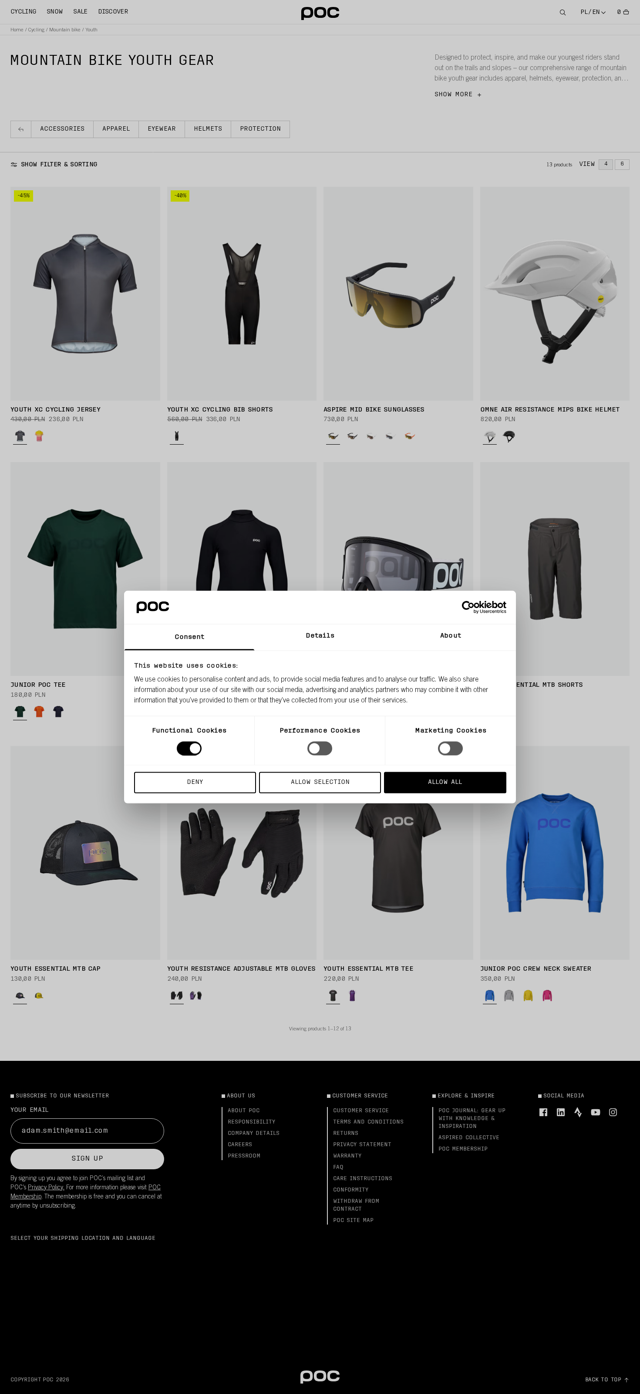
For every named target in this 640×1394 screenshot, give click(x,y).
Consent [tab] (190, 637)
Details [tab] (320, 636)
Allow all (445, 782)
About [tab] (450, 636)
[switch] (319, 748)
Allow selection (320, 782)
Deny (195, 782)
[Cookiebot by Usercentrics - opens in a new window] (468, 607)
